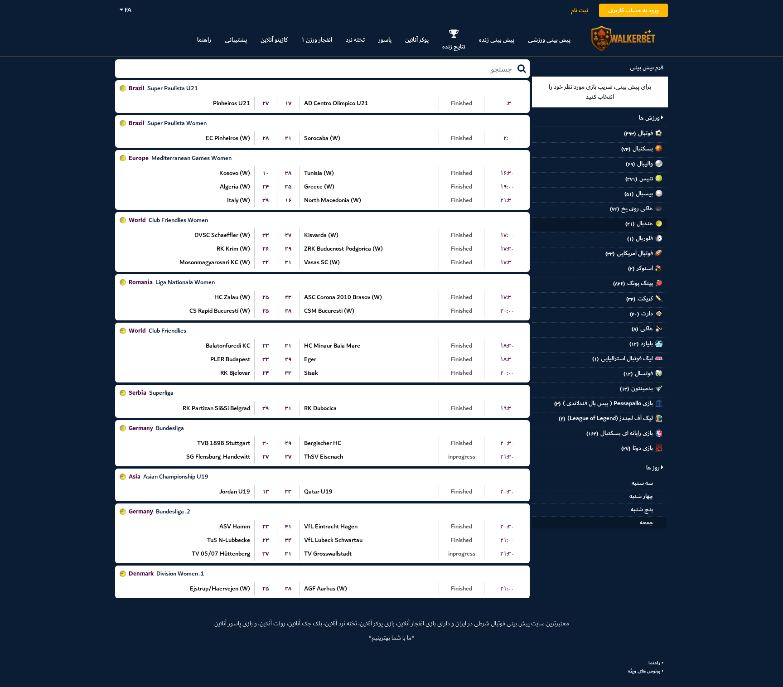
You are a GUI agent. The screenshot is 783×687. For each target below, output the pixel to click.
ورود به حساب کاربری (633, 10)
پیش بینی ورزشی (549, 39)
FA (127, 10)
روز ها (653, 467)
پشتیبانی (236, 39)
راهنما (204, 39)
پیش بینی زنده (496, 39)
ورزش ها (650, 117)
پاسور (385, 39)
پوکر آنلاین (417, 39)
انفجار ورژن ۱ (316, 39)
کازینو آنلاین (274, 39)
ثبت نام (579, 10)
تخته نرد (355, 39)
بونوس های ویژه (644, 671)
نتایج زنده (453, 46)
